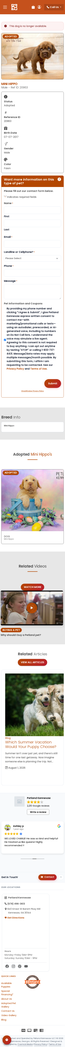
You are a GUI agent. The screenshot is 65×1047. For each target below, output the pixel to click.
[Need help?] (7, 1039)
